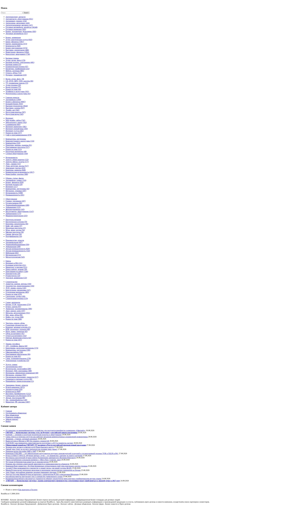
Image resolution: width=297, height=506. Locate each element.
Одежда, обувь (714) (13, 73)
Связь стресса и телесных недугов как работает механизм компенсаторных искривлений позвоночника (47, 437)
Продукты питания (13, 220)
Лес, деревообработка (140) (16, 400)
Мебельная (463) (12, 253)
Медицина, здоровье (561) (16, 375)
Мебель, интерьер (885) (15, 71)
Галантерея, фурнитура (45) (16, 325)
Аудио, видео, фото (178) (15, 60)
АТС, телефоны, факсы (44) (16, 346)
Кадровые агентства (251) (16, 265)
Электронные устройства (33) (17, 361)
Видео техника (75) (13, 87)
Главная (9, 411)
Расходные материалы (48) (16, 151)
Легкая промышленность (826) (18, 249)
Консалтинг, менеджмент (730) (18, 54)
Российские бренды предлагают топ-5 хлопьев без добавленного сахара (34, 477)
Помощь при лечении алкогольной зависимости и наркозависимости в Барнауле (37, 464)
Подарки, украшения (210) (16, 75)
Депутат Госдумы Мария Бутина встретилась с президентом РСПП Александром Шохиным (42, 474)
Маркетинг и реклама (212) (16, 267)
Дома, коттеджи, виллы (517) (17, 166)
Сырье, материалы (13, 302)
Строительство (11, 282)
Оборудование (11, 199)
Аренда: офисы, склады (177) (17, 162)
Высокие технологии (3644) (17, 106)
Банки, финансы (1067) (15, 42)
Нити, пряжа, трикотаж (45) (16, 331)
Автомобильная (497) (14, 242)
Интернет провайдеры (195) (17, 129)
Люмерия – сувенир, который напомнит (21, 439)
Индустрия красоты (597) (16, 112)
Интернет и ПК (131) (14, 263)
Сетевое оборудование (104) (17, 154)
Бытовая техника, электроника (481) (20, 62)
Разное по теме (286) (14, 319)
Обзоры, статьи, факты (15, 178)
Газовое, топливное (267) (16, 201)
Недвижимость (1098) (14, 193)
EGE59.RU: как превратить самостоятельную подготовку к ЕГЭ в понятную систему (39, 443)
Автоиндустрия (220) (14, 389)
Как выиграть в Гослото (27, 490)
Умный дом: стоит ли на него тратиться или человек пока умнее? (31, 449)
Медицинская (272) (13, 255)
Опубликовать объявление (16, 413)
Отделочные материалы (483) (17, 292)
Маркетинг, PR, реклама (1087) (18, 402)
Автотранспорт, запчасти (16, 17)
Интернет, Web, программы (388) (19, 371)
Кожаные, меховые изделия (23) (18, 327)
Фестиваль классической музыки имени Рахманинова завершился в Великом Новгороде (41, 458)
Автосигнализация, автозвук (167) (19, 25)
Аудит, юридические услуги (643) (19, 40)
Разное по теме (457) (14, 340)
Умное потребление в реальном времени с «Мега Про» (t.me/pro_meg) (33, 460)
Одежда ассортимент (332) (16, 336)
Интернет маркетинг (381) (16, 127)
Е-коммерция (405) (13, 124)
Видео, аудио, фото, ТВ (15, 79)
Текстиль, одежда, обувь (15, 323)
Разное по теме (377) (14, 133)
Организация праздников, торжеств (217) (22, 377)
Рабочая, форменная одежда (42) (18, 338)
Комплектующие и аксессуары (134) (20, 141)
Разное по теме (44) (13, 89)
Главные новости (12, 98)
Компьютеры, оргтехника (16, 139)
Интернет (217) (12, 187)
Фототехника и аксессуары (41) (18, 94)
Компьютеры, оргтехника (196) (18, 350)
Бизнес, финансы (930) (15, 182)
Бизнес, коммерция (13, 37)
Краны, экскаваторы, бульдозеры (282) (21, 31)
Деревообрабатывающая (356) (17, 244)
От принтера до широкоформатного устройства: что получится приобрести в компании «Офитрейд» (46, 430)
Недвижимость (12, 158)
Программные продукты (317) (17, 147)
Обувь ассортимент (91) (15, 334)
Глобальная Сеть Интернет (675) (18, 396)
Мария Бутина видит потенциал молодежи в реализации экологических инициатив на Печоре (43, 470)
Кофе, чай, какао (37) (14, 226)
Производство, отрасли (15, 240)
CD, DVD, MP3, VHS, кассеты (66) (19, 81)
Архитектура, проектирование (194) (20, 286)
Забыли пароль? (12, 419)
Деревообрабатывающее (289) (17, 205)
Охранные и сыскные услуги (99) (19, 379)
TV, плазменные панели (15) (17, 83)
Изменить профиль (13, 417)
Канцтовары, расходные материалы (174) (22, 348)
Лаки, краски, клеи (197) (15, 311)
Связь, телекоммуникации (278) (18, 358)
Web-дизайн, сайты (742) (15, 120)
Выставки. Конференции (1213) (18, 394)
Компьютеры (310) (13, 143)
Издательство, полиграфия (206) (18, 369)
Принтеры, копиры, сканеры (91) (19, 145)
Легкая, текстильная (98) (15, 398)
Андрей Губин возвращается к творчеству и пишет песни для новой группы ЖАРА (39, 468)
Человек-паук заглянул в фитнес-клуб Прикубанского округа (30, 447)
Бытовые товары (12, 58)
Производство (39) (13, 274)
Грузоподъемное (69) (14, 203)
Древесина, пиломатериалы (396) (19, 309)
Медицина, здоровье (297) (16, 191)
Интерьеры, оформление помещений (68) (22, 373)
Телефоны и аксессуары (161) (17, 91)
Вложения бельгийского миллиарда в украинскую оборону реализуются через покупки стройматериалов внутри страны (53, 479)
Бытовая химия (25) (13, 64)
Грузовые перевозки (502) (16, 29)
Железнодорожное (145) (15, 209)
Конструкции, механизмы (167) (18, 290)
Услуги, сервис (11, 365)
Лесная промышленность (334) (18, 251)
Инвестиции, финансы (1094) (17, 52)
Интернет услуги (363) (15, 131)
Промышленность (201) (15, 195)
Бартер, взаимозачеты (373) (16, 44)
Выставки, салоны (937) (15, 108)
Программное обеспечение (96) (18, 354)
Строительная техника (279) (17, 298)
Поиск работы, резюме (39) (16, 269)
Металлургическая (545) (15, 257)
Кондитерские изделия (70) (16, 222)
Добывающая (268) (13, 247)
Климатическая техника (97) (17, 67)
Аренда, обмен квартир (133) (17, 160)
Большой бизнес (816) (14, 104)
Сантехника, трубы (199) (15, 296)
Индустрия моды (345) (14, 114)
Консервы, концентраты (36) (17, 224)
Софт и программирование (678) (18, 135)
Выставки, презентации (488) (17, 50)
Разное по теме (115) (14, 149)
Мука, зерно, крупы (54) (15, 230)
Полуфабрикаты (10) (14, 236)
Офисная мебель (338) (14, 352)
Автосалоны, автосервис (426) (18, 23)
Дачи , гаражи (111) (13, 164)
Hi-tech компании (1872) (15, 387)
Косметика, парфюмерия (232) (17, 69)
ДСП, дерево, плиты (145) (16, 288)
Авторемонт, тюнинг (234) (16, 21)
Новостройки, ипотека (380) (17, 174)
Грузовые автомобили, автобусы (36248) (21, 27)
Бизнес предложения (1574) (16, 48)
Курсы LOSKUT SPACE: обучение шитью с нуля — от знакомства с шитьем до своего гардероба (44, 456)
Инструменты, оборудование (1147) (20, 211)
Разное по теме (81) (13, 356)
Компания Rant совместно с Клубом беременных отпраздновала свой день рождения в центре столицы (46, 466)
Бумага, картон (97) (13, 307)
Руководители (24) (13, 276)
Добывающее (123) (13, 207)
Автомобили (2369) (13, 100)
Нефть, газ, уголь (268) (15, 317)
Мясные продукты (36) (15, 232)
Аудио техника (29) (13, 85)
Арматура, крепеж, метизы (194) (18, 284)
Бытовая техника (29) (14, 184)
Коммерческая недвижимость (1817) (20, 172)
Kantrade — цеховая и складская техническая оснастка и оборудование (34, 435)
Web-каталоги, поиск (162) (16, 122)
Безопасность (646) (13, 46)
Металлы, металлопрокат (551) (18, 313)
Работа (8, 261)
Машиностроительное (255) (16, 216)
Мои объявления (12, 415)
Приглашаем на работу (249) (17, 271)
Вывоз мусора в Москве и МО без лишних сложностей (27, 441)
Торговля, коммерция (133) (16, 278)
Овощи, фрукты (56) (14, 234)
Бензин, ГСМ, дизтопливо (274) (18, 305)
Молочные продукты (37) (16, 228)
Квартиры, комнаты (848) (16, 170)
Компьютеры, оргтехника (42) (17, 189)
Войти (8, 421)
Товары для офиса (13, 344)
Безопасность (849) (13, 391)
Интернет (9, 118)
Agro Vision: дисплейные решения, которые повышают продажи (31, 472)
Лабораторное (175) (13, 214)
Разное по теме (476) (14, 294)
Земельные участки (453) (15, 168)
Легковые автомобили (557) (17, 34)
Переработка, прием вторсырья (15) (20, 381)
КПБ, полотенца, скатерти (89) (18, 329)
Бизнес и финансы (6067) (16, 102)
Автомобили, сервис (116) (16, 180)
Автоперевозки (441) (14, 367)
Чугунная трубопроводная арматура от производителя (27, 462)
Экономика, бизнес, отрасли (17, 385)
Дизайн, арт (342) (12, 110)
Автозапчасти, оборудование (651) (19, 19)
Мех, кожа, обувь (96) (14, 315)
